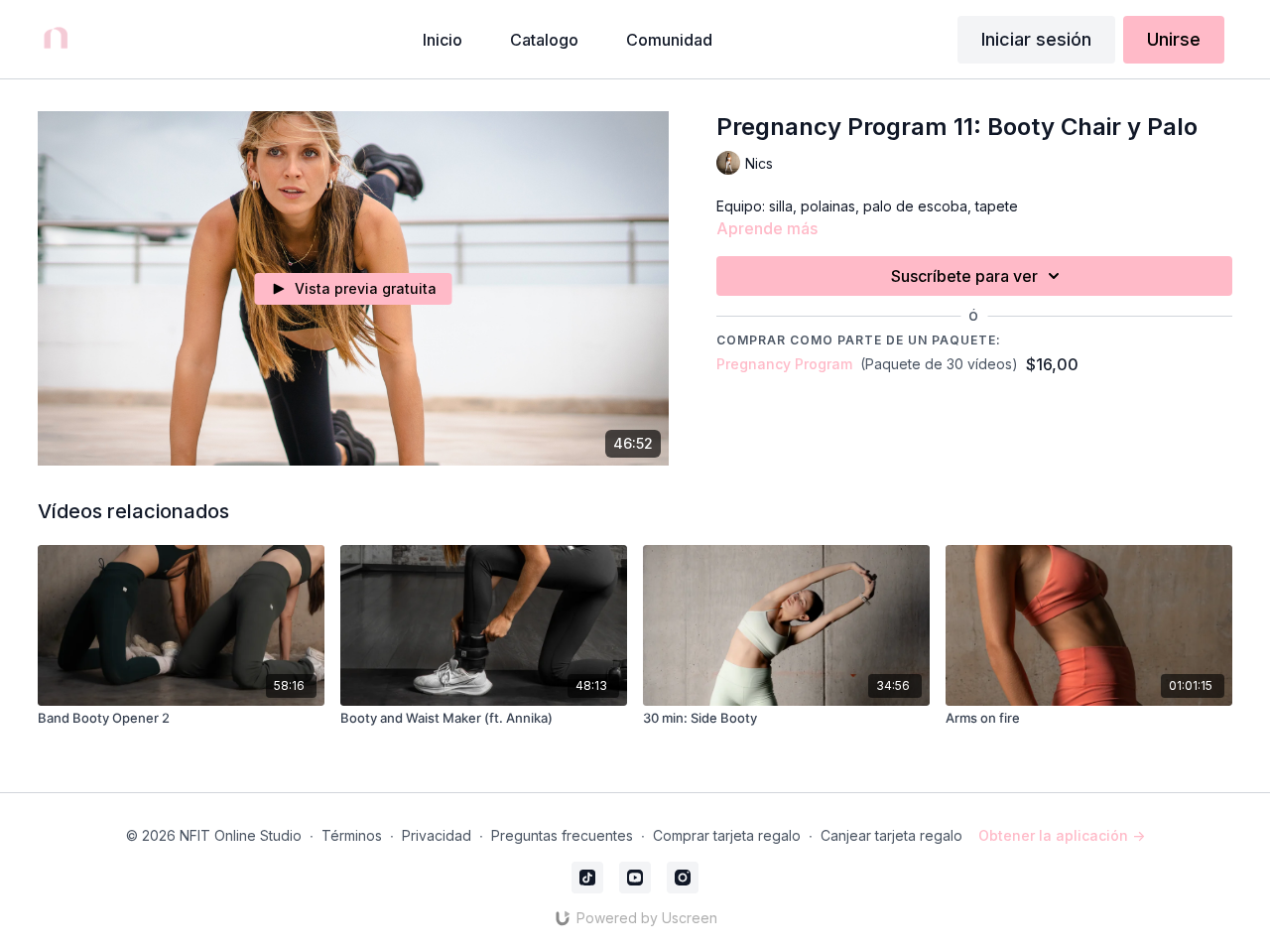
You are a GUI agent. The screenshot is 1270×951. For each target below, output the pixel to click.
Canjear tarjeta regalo (891, 835)
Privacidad (436, 835)
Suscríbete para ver (964, 276)
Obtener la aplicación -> (1061, 835)
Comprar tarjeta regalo (727, 835)
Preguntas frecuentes (562, 835)
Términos (351, 835)
